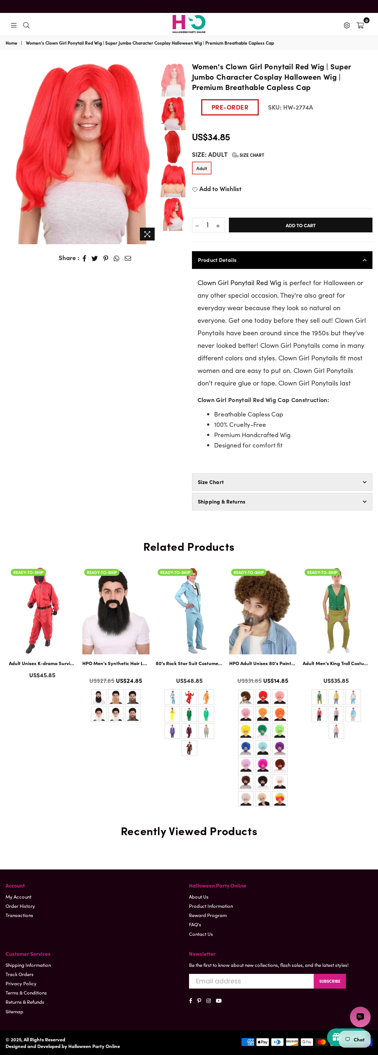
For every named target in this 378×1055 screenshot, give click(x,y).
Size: (228, 154)
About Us (199, 896)
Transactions (19, 915)
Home (11, 43)
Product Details (217, 259)
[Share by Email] (128, 257)
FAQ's (195, 924)
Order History (20, 905)
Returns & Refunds (25, 1001)
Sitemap (14, 1011)
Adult (201, 168)
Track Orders (20, 974)
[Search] (26, 24)
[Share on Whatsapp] (117, 257)
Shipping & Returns (222, 501)
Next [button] (152, 152)
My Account (18, 896)
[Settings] (346, 24)
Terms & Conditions (26, 992)
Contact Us (201, 933)
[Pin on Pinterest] (106, 257)
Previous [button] (10, 147)
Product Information (211, 905)
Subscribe (329, 981)
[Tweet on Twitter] (95, 257)
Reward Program (208, 915)
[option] (82, 152)
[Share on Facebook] (84, 257)
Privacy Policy (21, 983)
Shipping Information (28, 964)
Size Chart (251, 155)
